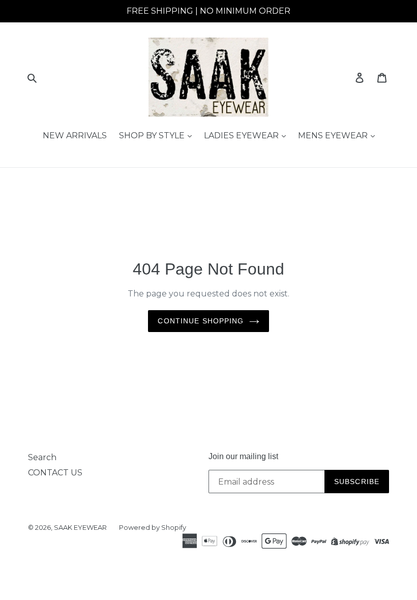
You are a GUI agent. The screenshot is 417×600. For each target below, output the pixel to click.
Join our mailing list (243, 456)
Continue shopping (201, 321)
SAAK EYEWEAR (80, 527)
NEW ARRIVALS (75, 135)
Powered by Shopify (152, 527)
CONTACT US (55, 472)
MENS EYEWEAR (334, 135)
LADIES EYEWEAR (242, 135)
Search (42, 457)
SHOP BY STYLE (153, 135)
